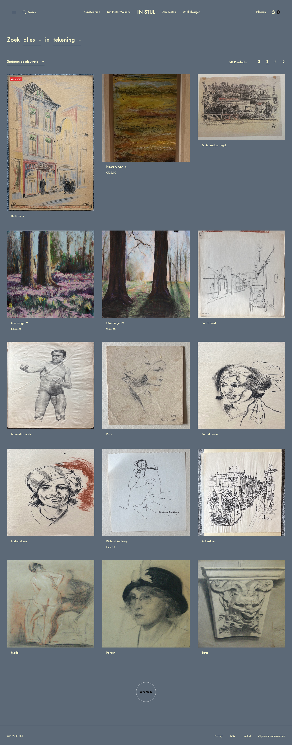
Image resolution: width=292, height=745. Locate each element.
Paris (109, 434)
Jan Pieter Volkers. (119, 12)
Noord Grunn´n (116, 167)
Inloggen (261, 12)
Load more (146, 691)
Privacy (219, 736)
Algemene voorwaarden (271, 736)
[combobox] (32, 40)
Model (15, 652)
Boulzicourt (209, 323)
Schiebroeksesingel (214, 145)
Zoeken (96, 40)
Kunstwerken (92, 12)
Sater (205, 652)
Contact (247, 736)
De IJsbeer (17, 216)
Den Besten (169, 12)
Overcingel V (19, 323)
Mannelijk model (21, 434)
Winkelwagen (191, 12)
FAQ (232, 736)
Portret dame (210, 434)
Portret (110, 652)
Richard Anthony (117, 541)
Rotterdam (208, 541)
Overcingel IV (115, 323)
